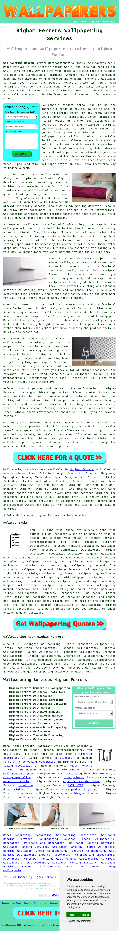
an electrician (68, 769)
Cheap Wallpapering (98, 839)
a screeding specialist (36, 761)
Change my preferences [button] (81, 920)
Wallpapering (40, 903)
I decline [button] (85, 915)
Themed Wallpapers (99, 847)
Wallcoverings (37, 862)
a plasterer (64, 757)
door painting (14, 789)
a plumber (25, 793)
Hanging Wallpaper (17, 850)
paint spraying (29, 797)
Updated (27, 903)
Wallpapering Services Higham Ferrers (45, 680)
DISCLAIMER (108, 22)
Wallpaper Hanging (66, 847)
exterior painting (16, 781)
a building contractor (82, 793)
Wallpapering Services (57, 839)
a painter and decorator (81, 781)
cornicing (25, 785)
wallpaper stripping (18, 773)
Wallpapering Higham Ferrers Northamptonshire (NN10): (45, 63)
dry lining (74, 773)
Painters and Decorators (44, 843)
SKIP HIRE (75, 785)
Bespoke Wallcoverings (41, 866)
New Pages (16, 903)
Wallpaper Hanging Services (91, 843)
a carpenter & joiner (79, 789)
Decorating (23, 835)
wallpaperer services (37, 663)
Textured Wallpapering (87, 850)
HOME (76, 22)
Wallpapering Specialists (76, 835)
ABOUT (85, 22)
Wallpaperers (12, 862)
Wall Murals (65, 858)
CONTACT (95, 22)
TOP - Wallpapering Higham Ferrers (29, 877)
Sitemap (5, 903)
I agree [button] (72, 915)
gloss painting (74, 777)
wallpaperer (12, 750)
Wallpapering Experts (33, 854)
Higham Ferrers (82, 469)
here (88, 671)
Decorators (11, 843)
